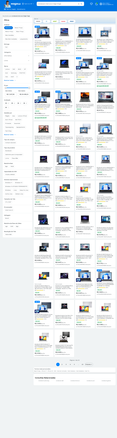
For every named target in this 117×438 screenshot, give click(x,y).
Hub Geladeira (80, 371)
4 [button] (70, 364)
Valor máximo (21, 90)
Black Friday (37, 371)
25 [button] (82, 364)
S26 (55, 371)
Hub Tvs (87, 371)
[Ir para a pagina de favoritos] (91, 4)
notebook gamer (106, 380)
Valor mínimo (8, 90)
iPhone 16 (50, 371)
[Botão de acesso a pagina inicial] (12, 4)
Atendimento (21, 9)
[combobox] (60, 4)
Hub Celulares (71, 371)
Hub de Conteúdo (62, 371)
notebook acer (91, 380)
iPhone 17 (44, 371)
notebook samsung (43, 380)
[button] (79, 4)
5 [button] (74, 364)
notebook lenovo (75, 380)
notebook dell (59, 380)
